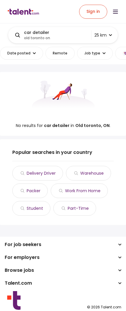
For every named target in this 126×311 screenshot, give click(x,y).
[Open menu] (115, 11)
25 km (100, 35)
